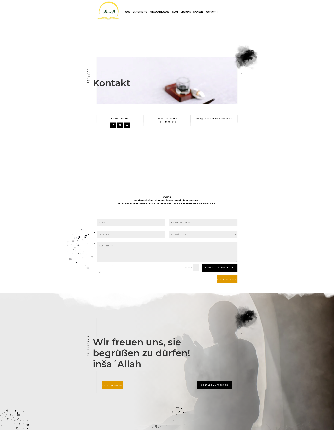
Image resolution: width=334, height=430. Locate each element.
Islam (175, 11)
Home (127, 11)
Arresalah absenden (219, 268)
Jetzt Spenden (227, 279)
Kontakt (210, 11)
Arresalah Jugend (159, 11)
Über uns (185, 11)
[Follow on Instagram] (120, 125)
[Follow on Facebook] (113, 125)
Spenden (198, 11)
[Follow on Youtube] (127, 125)
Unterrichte (140, 11)
